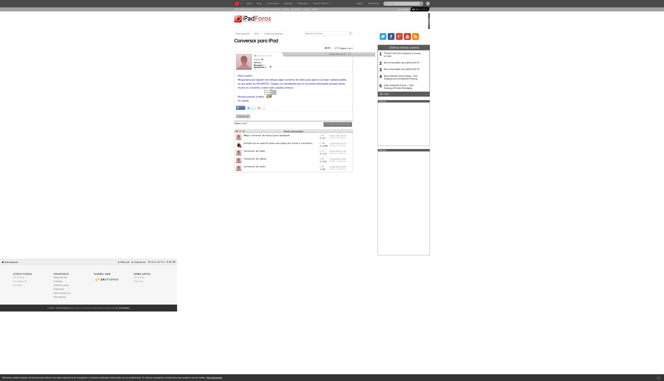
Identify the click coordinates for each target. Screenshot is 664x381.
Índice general (254, 34)
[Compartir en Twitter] (262, 108)
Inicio (249, 3)
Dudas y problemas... (350, 169)
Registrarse (384, 3)
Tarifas (315, 9)
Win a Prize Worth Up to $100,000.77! (390, 63)
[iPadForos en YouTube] (395, 36)
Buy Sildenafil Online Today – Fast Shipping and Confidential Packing (389, 77)
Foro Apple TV (20, 281)
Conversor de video (266, 151)
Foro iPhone (19, 277)
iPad (268, 34)
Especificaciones (272, 9)
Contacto (86, 308)
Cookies (77, 308)
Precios (285, 9)
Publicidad (97, 308)
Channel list (139, 262)
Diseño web (109, 308)
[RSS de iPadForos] (403, 36)
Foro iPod (138, 281)
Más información (214, 378)
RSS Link (125, 262)
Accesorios (296, 9)
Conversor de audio (266, 166)
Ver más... (373, 94)
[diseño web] (419, 9)
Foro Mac (17, 285)
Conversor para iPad (268, 41)
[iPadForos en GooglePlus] (387, 36)
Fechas (306, 9)
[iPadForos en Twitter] (371, 36)
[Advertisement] (392, 124)
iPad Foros (268, 21)
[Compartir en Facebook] (252, 108)
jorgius (268, 59)
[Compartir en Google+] (273, 108)
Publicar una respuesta (349, 124)
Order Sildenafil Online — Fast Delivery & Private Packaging (387, 86)
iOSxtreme (139, 277)
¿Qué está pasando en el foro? (248, 9)
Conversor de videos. (266, 159)
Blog (259, 3)
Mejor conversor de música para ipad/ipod (278, 135)
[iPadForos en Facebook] (379, 36)
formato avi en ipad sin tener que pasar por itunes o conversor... (290, 143)
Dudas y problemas (285, 34)
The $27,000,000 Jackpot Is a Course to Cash (390, 54)
